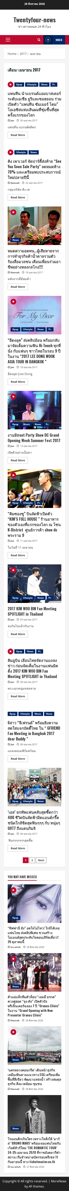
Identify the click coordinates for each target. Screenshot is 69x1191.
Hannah (15, 183)
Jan (12, 120)
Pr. (53, 84)
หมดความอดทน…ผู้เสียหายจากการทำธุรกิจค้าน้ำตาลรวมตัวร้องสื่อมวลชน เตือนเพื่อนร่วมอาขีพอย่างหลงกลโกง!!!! (34, 225)
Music (26, 424)
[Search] (39, 40)
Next (41, 860)
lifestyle (31, 84)
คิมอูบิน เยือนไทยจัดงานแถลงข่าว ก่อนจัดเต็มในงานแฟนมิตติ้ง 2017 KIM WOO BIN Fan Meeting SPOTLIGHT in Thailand (33, 668)
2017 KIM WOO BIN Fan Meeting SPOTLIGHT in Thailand (34, 583)
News (44, 84)
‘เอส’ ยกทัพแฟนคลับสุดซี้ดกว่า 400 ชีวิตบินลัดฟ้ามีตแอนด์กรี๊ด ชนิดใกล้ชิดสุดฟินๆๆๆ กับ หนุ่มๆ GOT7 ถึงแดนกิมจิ (34, 787)
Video (59, 40)
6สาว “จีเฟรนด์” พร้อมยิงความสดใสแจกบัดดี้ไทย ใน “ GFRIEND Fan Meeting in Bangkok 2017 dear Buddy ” (34, 731)
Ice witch (16, 947)
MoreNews (59, 1181)
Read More (19, 135)
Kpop (19, 84)
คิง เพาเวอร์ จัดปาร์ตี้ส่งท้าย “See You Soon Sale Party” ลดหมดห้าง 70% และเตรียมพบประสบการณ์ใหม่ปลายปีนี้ (34, 169)
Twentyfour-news (34, 19)
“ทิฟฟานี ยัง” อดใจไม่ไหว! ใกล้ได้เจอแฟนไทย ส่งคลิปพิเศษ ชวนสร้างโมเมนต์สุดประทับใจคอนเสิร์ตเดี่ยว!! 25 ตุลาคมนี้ (34, 935)
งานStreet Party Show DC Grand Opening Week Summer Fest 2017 (34, 410)
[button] (8, 40)
